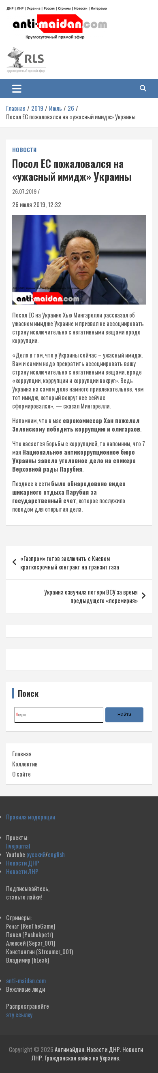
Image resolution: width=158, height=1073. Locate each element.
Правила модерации (30, 816)
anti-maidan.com (26, 980)
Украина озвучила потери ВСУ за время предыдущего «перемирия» (91, 596)
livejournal (18, 845)
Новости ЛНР (22, 871)
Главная (22, 753)
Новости (24, 150)
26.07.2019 (24, 191)
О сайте (21, 773)
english (56, 854)
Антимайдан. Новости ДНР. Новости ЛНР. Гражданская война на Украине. (87, 1053)
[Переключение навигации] (17, 88)
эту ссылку (19, 1014)
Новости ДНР (22, 862)
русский (35, 854)
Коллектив (25, 763)
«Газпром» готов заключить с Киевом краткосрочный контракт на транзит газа (69, 562)
